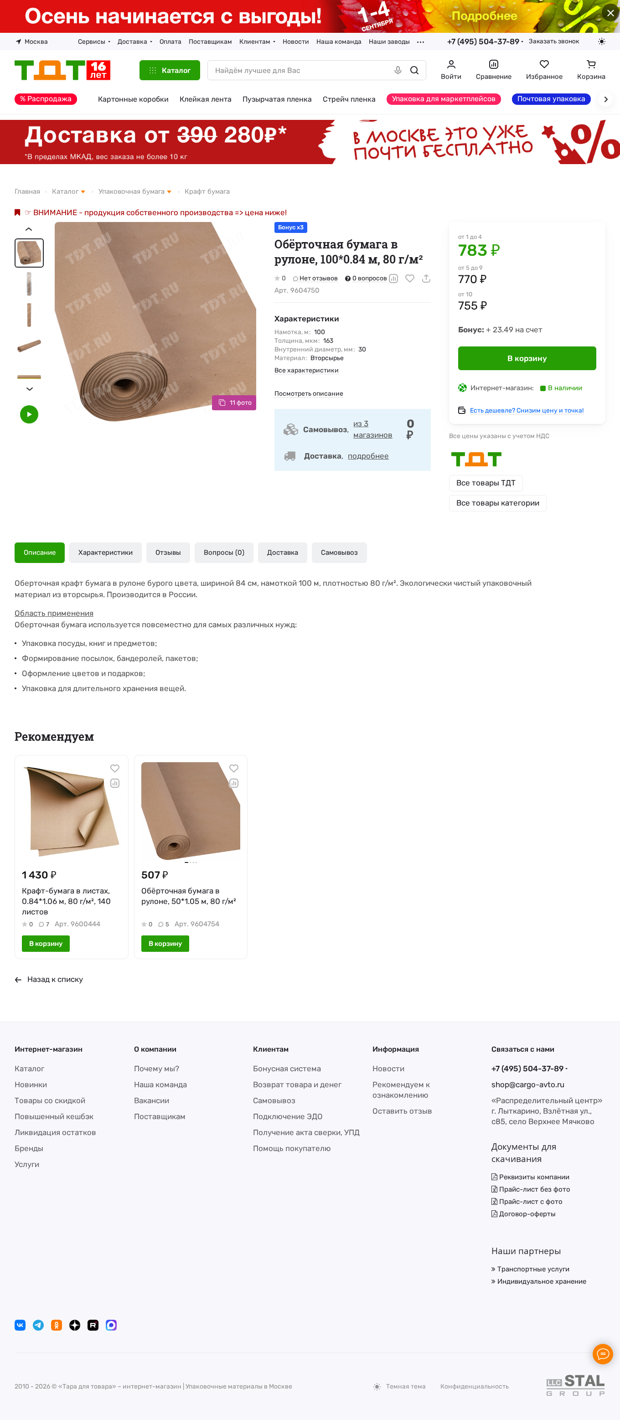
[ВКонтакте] (20, 1325)
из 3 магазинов (373, 429)
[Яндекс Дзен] (74, 1325)
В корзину (527, 358)
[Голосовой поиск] (398, 70)
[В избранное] (409, 278)
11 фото (241, 403)
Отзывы (168, 552)
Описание (40, 552)
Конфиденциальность (474, 1386)
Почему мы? (156, 1068)
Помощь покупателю (292, 1148)
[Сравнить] (393, 278)
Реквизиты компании (533, 1177)
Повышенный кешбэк (54, 1116)
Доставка (282, 552)
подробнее (368, 455)
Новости (388, 1068)
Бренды (29, 1148)
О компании (155, 1049)
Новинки (31, 1084)
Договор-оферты (526, 1214)
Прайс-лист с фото (530, 1202)
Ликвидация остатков (55, 1132)
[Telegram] (38, 1325)
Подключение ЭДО (288, 1116)
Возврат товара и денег (297, 1084)
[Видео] (29, 414)
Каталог (29, 1068)
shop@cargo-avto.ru (527, 1084)
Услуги (27, 1164)
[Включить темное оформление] (601, 41)
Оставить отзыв (402, 1110)
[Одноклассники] (56, 1325)
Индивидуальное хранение (541, 1281)
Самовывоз (339, 552)
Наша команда (160, 1084)
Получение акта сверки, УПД (306, 1132)
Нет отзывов (318, 278)
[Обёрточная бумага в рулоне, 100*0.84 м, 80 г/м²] (155, 322)
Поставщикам (160, 1116)
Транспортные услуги (532, 1269)
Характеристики (105, 552)
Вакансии (151, 1100)
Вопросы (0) (224, 552)
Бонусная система (287, 1068)
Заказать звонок (554, 41)
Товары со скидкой (50, 1100)
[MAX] (111, 1325)
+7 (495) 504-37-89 (483, 41)
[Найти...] (414, 70)
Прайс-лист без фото (533, 1189)
